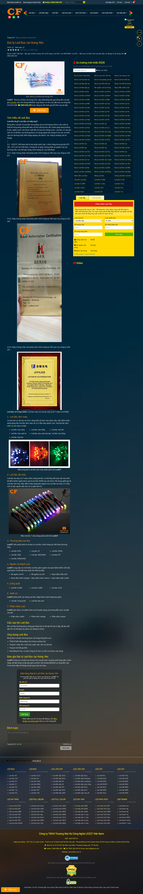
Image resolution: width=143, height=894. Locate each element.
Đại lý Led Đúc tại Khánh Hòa (100, 125)
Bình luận (18, 47)
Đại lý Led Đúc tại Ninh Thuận (82, 141)
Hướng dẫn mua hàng (46, 887)
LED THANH (122, 799)
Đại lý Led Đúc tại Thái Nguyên (102, 157)
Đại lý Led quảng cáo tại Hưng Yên (102, 81)
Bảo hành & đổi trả (62, 887)
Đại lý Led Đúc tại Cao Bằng (102, 105)
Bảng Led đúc (99, 176)
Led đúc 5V (98, 192)
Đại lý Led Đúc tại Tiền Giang (122, 157)
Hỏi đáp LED (110, 2)
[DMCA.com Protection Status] (71, 870)
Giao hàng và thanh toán (32, 2)
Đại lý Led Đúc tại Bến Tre (82, 105)
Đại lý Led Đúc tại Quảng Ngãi (121, 145)
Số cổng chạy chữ (111, 224)
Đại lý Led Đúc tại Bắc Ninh (122, 101)
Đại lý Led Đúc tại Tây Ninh (102, 153)
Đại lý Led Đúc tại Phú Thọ (102, 141)
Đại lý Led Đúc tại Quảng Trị (100, 149)
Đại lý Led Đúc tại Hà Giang (122, 109)
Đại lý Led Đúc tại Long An (123, 133)
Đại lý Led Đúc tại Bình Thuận (82, 97)
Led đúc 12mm (79, 188)
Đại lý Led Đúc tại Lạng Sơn (102, 133)
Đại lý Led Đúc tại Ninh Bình (123, 137)
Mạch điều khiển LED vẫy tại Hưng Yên (122, 89)
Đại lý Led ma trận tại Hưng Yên (122, 81)
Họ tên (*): (23, 682)
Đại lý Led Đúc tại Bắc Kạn (102, 101)
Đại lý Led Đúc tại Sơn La (82, 153)
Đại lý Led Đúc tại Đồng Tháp (102, 173)
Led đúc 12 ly (119, 184)
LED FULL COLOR (36, 799)
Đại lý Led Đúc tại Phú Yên (122, 141)
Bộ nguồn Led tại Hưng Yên (102, 89)
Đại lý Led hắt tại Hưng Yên (123, 85)
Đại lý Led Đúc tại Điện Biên (123, 173)
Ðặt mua (41, 110)
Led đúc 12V (98, 188)
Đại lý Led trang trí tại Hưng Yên (122, 77)
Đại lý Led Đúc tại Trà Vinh (81, 161)
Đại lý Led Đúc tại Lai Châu (101, 129)
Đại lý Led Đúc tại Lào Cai (122, 129)
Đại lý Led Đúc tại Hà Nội (101, 113)
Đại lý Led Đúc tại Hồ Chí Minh (101, 121)
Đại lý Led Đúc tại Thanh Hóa (121, 153)
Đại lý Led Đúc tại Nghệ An (102, 137)
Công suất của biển (80, 241)
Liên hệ (127, 2)
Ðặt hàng (24, 714)
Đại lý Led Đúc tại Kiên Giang (122, 125)
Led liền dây (57, 775)
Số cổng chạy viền (80, 231)
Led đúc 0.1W (119, 180)
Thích (9, 47)
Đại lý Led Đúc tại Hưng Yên (82, 125)
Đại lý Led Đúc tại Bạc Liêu (122, 97)
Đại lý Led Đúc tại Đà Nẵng (81, 169)
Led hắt (99, 775)
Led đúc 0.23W (79, 184)
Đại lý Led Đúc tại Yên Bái (122, 165)
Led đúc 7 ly (119, 192)
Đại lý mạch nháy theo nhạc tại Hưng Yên (82, 77)
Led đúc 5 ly (119, 188)
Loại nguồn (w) (110, 218)
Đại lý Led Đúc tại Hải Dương (102, 117)
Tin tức (119, 2)
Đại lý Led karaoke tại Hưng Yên (82, 81)
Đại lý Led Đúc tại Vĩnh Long (82, 165)
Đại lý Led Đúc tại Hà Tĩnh (122, 113)
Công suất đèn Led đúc (123, 176)
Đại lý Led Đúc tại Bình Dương (102, 93)
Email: (21, 690)
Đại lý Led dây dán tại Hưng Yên (82, 85)
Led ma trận (13, 806)
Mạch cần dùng (81, 251)
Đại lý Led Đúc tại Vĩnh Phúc (102, 165)
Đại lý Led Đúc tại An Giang (81, 93)
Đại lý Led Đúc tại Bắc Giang (82, 101)
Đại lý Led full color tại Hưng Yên (102, 85)
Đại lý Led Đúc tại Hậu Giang (82, 121)
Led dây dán (79, 806)
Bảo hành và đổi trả (14, 2)
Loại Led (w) (78, 218)
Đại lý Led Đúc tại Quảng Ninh (80, 149)
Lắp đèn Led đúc (80, 180)
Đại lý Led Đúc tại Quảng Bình (80, 145)
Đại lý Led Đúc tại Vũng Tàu (123, 161)
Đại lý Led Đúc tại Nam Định (82, 137)
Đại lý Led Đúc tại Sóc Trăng (122, 149)
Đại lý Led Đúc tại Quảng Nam (100, 145)
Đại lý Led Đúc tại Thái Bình (82, 157)
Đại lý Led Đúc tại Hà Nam (81, 113)
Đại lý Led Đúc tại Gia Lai (102, 109)
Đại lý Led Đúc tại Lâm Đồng (82, 133)
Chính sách (115, 887)
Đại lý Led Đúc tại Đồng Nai (82, 173)
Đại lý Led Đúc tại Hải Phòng (122, 117)
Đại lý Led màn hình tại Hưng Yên (102, 77)
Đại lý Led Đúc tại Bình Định (102, 97)
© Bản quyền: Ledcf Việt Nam (84, 254)
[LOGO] (14, 12)
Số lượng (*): (24, 706)
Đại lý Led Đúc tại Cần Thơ (82, 109)
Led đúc (13, 102)
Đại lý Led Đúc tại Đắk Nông (122, 169)
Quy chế (106, 887)
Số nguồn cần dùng (80, 246)
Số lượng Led (79, 224)
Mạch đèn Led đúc (80, 176)
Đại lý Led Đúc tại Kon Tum (82, 129)
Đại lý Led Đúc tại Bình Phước (123, 93)
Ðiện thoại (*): (24, 698)
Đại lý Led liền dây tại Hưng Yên (81, 89)
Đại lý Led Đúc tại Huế (122, 119)
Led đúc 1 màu (99, 184)
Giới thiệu (27, 887)
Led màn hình (102, 806)
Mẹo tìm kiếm (102, 70)
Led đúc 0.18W (99, 180)
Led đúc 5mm (79, 192)
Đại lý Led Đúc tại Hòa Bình (82, 117)
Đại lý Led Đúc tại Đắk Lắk (102, 169)
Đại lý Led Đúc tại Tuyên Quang (103, 161)
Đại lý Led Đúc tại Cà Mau (122, 105)
